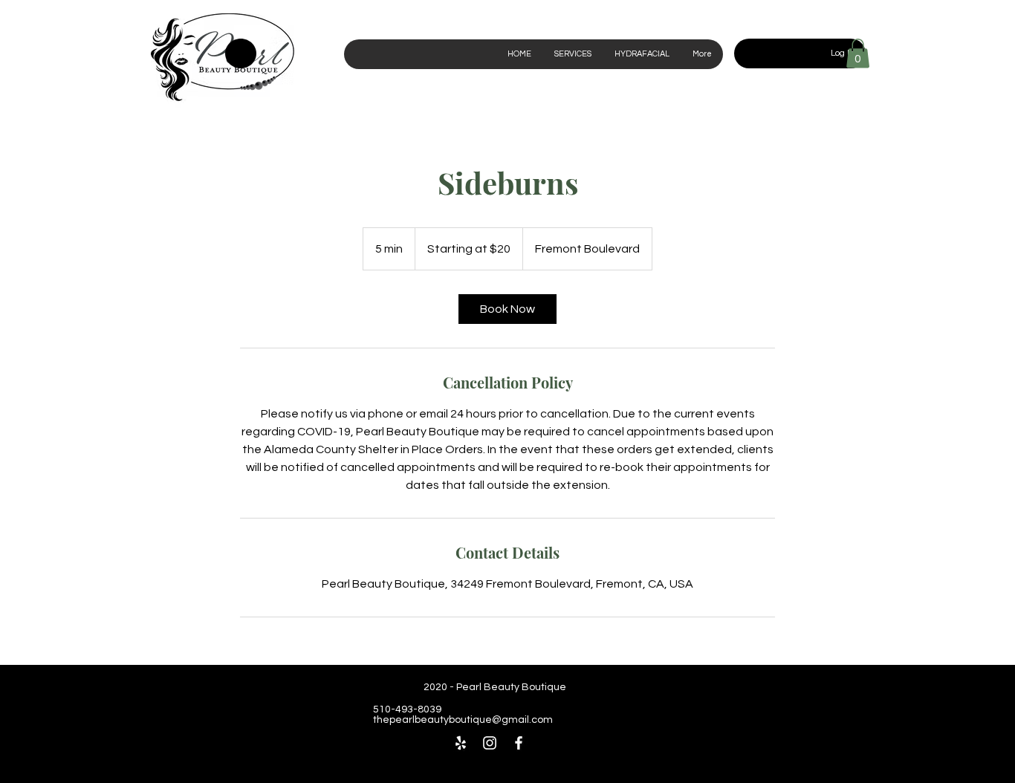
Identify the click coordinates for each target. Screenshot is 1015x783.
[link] (507, 309)
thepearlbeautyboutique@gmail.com (463, 720)
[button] (858, 53)
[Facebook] (519, 743)
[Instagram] (490, 743)
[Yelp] (461, 743)
